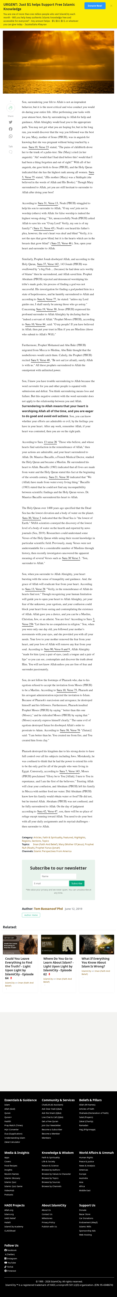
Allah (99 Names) (87, 1104)
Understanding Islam (14, 1137)
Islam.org (9, 1214)
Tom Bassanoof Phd (48, 909)
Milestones (47, 1218)
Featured (68, 837)
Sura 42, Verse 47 (47, 811)
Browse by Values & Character (56, 1174)
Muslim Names (11, 1174)
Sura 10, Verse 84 (35, 324)
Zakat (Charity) (86, 1121)
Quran (7, 1113)
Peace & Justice (86, 1161)
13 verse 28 (50, 442)
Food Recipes (10, 1165)
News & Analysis (87, 1165)
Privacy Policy (48, 1222)
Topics (45, 840)
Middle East (84, 1190)
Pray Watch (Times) (13, 1125)
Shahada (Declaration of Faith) (93, 1113)
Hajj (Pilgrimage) (87, 1129)
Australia (83, 1178)
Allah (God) (9, 1108)
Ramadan (83, 1125)
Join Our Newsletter (51, 1125)
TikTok (10, 1266)
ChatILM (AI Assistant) (52, 1104)
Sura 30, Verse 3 (31, 518)
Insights (8, 1169)
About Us (46, 1210)
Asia (81, 1182)
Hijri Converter (11, 1129)
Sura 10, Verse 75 (67, 690)
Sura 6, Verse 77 (46, 299)
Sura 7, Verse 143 (69, 771)
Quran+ (8, 1117)
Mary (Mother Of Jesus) (71, 844)
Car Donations (86, 1218)
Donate (82, 1210)
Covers (7, 1161)
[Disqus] (58, 1048)
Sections (36, 840)
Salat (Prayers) (86, 1117)
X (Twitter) (10, 1254)
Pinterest (11, 1270)
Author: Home (31, 915)
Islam (7, 1104)
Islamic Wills (85, 1226)
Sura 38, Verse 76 (70, 730)
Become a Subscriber (52, 1129)
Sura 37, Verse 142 (48, 264)
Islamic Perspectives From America (52, 851)
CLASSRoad (9, 1230)
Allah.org (8, 1210)
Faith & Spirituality (52, 837)
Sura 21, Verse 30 (59, 477)
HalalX (7, 1222)
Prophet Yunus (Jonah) (48, 847)
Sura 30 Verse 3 (71, 558)
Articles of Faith (86, 1108)
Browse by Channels (51, 1186)
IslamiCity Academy (13, 1226)
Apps (6, 1157)
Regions (26, 840)
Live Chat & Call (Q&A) (52, 1117)
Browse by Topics (50, 1178)
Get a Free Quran (50, 1121)
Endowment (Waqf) (88, 1222)
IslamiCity (10, 982)
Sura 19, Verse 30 (46, 309)
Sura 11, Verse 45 (44, 228)
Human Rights (86, 1157)
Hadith (7, 1121)
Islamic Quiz (10, 1182)
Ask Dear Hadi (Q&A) (52, 1108)
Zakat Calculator (12, 1142)
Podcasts (8, 1194)
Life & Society (48, 1161)
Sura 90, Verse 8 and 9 (57, 649)
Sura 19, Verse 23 (39, 147)
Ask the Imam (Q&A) (51, 1113)
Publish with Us (49, 1226)
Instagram (12, 1258)
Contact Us (47, 1214)
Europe (82, 1174)
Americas (83, 1169)
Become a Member (51, 1133)
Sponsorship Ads (87, 1230)
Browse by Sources (51, 1182)
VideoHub (9, 1190)
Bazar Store (84, 1214)
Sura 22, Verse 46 (61, 243)
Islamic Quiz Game (13, 1186)
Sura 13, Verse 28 (35, 589)
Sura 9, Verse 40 (40, 360)
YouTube (12, 1262)
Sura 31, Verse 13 (48, 203)
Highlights (79, 837)
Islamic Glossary (12, 1178)
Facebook (12, 1250)
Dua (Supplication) (13, 1133)
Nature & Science (50, 1165)
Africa (82, 1186)
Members (46, 1137)
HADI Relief (10, 1218)
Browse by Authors (51, 1169)
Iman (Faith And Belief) (45, 844)
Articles (38, 837)
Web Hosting (85, 1234)
